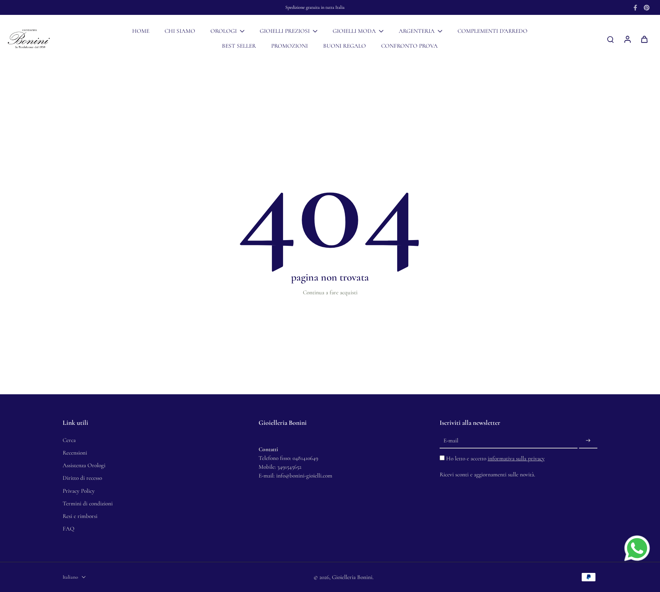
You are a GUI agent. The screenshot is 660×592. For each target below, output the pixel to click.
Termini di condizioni (88, 503)
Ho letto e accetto (495, 458)
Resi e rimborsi (80, 516)
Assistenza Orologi (84, 465)
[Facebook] (635, 7)
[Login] (627, 39)
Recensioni (75, 452)
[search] (610, 39)
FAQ (68, 528)
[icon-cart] (644, 39)
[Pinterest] (646, 7)
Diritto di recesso (82, 477)
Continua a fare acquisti (330, 292)
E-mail (450, 440)
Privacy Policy (79, 490)
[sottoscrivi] (588, 440)
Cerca (69, 440)
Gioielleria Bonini (352, 577)
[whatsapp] (637, 548)
